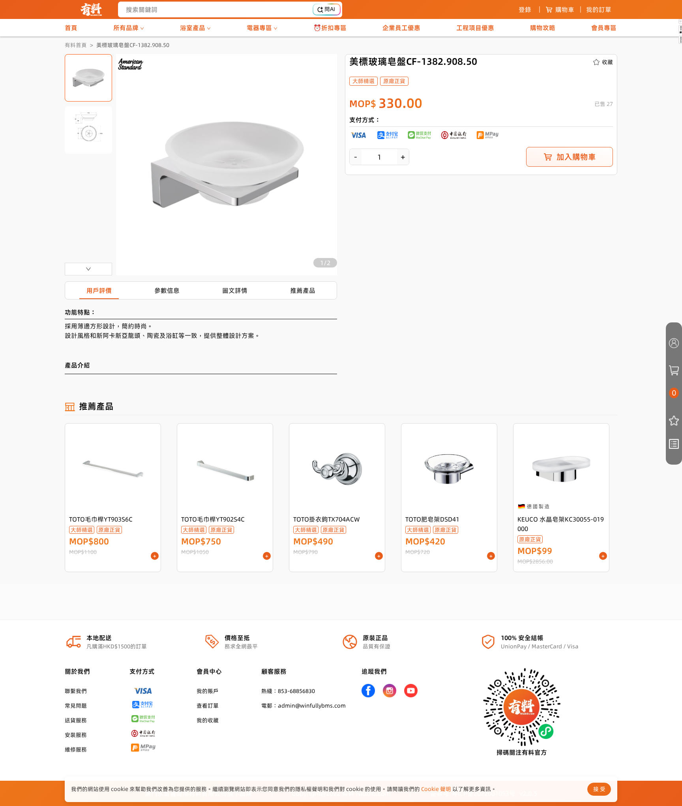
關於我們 (77, 671)
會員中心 (209, 671)
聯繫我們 (76, 691)
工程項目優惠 (475, 27)
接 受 (599, 789)
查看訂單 (208, 706)
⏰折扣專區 (330, 27)
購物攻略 (542, 27)
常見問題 (76, 706)
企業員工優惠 (401, 27)
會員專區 (603, 27)
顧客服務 (274, 671)
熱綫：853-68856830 (288, 691)
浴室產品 (193, 27)
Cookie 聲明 (436, 789)
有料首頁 (76, 45)
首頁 (71, 27)
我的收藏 (208, 720)
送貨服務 (76, 720)
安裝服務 (76, 735)
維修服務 (76, 749)
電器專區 (260, 27)
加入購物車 (576, 156)
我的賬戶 (208, 691)
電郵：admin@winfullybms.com (303, 706)
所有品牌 (126, 27)
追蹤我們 (374, 671)
